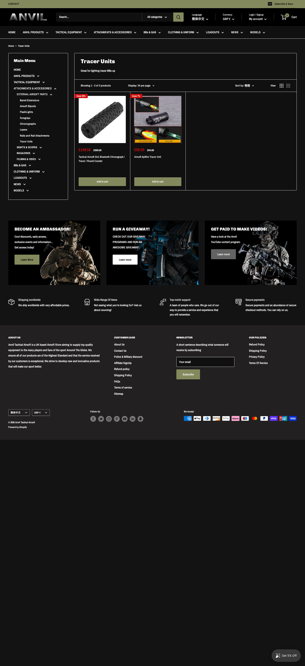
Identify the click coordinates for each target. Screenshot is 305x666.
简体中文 (16, 412)
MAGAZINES (24, 153)
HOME (12, 32)
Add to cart (102, 181)
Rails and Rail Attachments (34, 135)
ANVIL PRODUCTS (33, 32)
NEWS (234, 32)
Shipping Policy (123, 375)
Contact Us (120, 351)
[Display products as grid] (281, 86)
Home (11, 46)
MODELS (255, 32)
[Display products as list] (288, 86)
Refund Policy (257, 344)
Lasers (23, 129)
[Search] (178, 17)
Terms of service (123, 387)
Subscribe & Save (283, 4)
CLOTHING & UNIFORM (181, 32)
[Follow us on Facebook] (93, 419)
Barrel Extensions (29, 100)
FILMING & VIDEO (27, 159)
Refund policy (121, 369)
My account (256, 19)
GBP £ (37, 412)
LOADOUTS (212, 32)
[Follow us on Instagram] (109, 419)
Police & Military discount (128, 357)
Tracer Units (26, 141)
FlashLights (26, 112)
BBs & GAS (150, 32)
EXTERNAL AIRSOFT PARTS (32, 94)
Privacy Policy (257, 357)
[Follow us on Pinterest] (117, 419)
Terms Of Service (258, 363)
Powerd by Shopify (17, 427)
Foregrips (25, 118)
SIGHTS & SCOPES (27, 147)
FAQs (117, 381)
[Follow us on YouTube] (125, 419)
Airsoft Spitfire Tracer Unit (147, 157)
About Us (119, 344)
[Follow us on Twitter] (101, 419)
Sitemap (118, 394)
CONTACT (13, 4)
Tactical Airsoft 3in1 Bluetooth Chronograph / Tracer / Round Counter (102, 159)
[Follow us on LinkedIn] (132, 419)
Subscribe (188, 374)
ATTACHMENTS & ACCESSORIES (113, 32)
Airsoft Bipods (28, 106)
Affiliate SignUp (123, 363)
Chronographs (28, 124)
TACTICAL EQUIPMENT (69, 32)
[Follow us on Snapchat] (140, 419)
